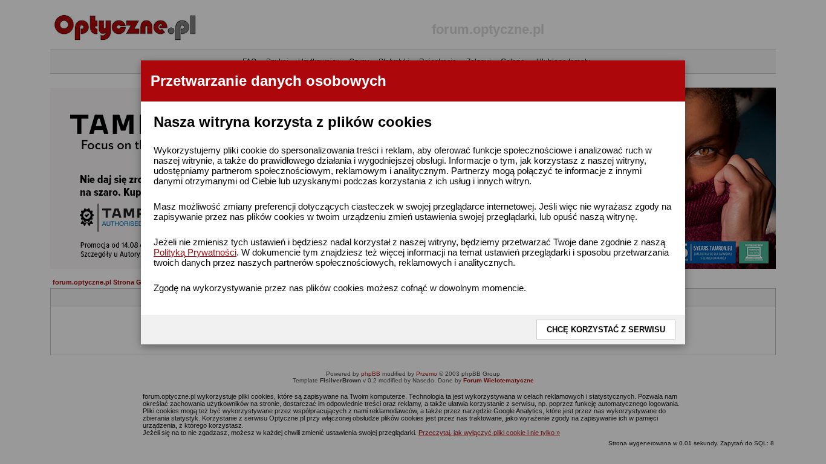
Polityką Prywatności (195, 252)
